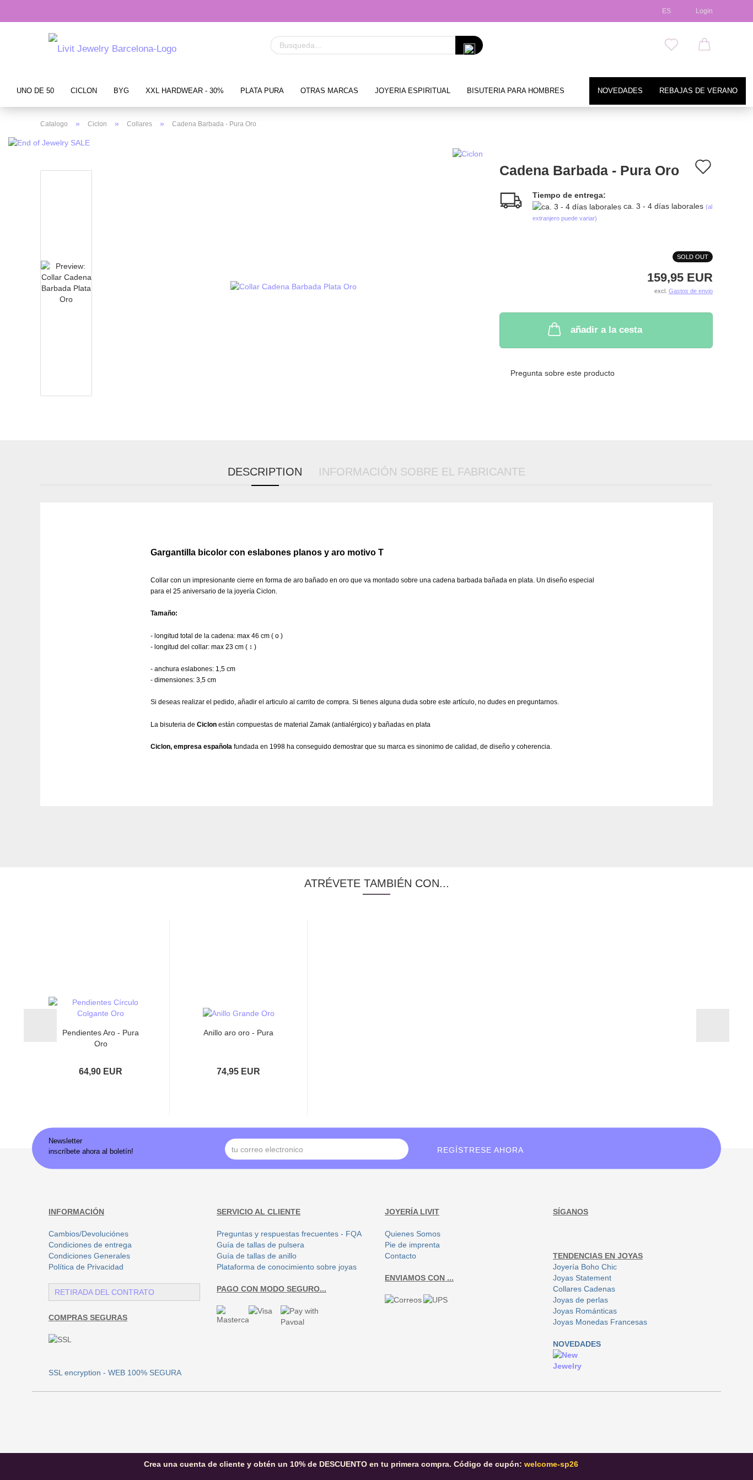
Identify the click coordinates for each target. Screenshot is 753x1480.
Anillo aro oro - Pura (238, 1032)
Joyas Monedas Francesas (600, 1321)
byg (121, 91)
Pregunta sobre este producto (562, 373)
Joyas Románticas (585, 1310)
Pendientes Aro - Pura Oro (100, 1037)
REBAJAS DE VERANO (698, 91)
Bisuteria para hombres (515, 91)
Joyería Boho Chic (585, 1266)
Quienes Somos (412, 1233)
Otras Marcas (329, 91)
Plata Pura (262, 91)
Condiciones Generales (89, 1255)
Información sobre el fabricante (422, 472)
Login (702, 11)
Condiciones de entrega (90, 1244)
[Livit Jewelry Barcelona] (112, 49)
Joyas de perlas (580, 1299)
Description (265, 472)
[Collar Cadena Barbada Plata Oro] (293, 285)
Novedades (620, 91)
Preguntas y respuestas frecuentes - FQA (289, 1233)
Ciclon (84, 91)
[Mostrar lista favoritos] (671, 45)
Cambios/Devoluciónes (88, 1233)
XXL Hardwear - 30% (185, 91)
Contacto (400, 1255)
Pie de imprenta (412, 1244)
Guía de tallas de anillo (257, 1255)
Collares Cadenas (584, 1288)
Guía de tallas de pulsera (260, 1244)
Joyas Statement (582, 1277)
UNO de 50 (35, 91)
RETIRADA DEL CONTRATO (104, 1292)
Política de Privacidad (86, 1266)
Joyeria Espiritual (412, 91)
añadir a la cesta (606, 330)
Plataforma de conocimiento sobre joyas (287, 1266)
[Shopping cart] (704, 45)
